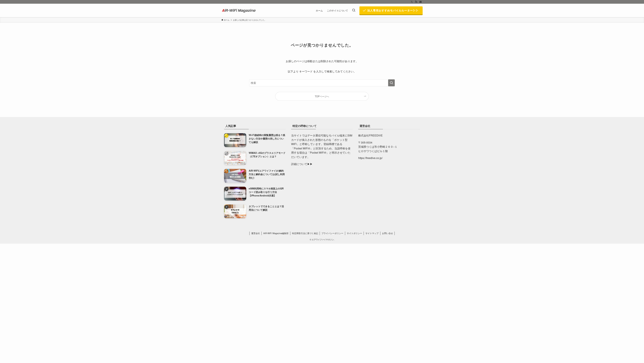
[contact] (420, 2)
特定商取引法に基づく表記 (305, 233)
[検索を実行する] (391, 82)
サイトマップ (372, 233)
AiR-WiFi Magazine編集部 (275, 233)
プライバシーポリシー (332, 233)
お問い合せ (387, 233)
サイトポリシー (354, 233)
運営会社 (255, 233)
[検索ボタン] (353, 10)
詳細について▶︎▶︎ (302, 164)
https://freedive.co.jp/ (370, 158)
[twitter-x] (412, 2)
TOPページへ (322, 96)
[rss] (416, 2)
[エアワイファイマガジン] (239, 10)
